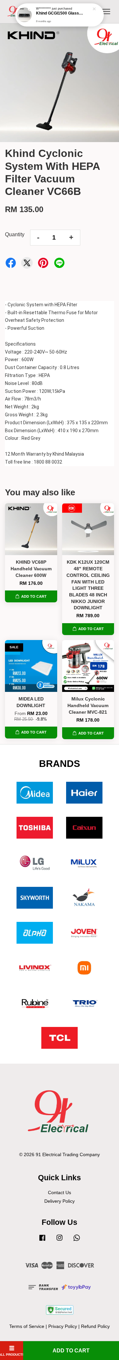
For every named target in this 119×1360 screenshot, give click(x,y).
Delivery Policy (59, 1201)
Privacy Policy (62, 1326)
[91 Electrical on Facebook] (42, 1240)
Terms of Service (26, 1326)
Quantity (14, 234)
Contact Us (59, 1192)
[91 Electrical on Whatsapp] (76, 1240)
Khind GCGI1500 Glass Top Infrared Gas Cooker (60, 13)
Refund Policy (95, 1326)
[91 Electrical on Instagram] (59, 1240)
